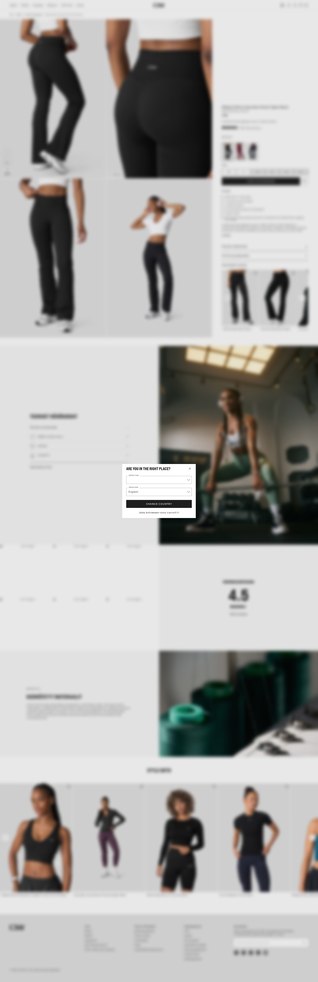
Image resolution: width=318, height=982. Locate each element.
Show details (195, 975)
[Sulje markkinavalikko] (190, 469)
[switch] (117, 975)
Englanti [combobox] (133, 491)
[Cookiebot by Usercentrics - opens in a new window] (43, 975)
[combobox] (159, 480)
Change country (159, 503)
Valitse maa (134, 475)
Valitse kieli (133, 487)
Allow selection (259, 962)
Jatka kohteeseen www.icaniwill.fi (159, 512)
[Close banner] (290, 950)
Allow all (259, 953)
